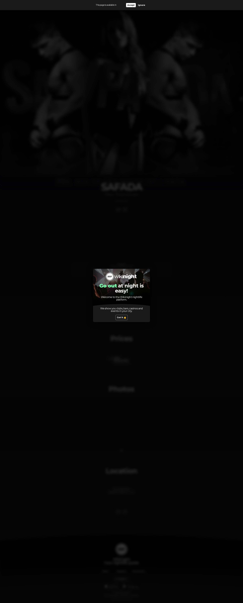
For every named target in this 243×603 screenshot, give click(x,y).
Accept (130, 5)
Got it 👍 (121, 317)
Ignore (141, 5)
